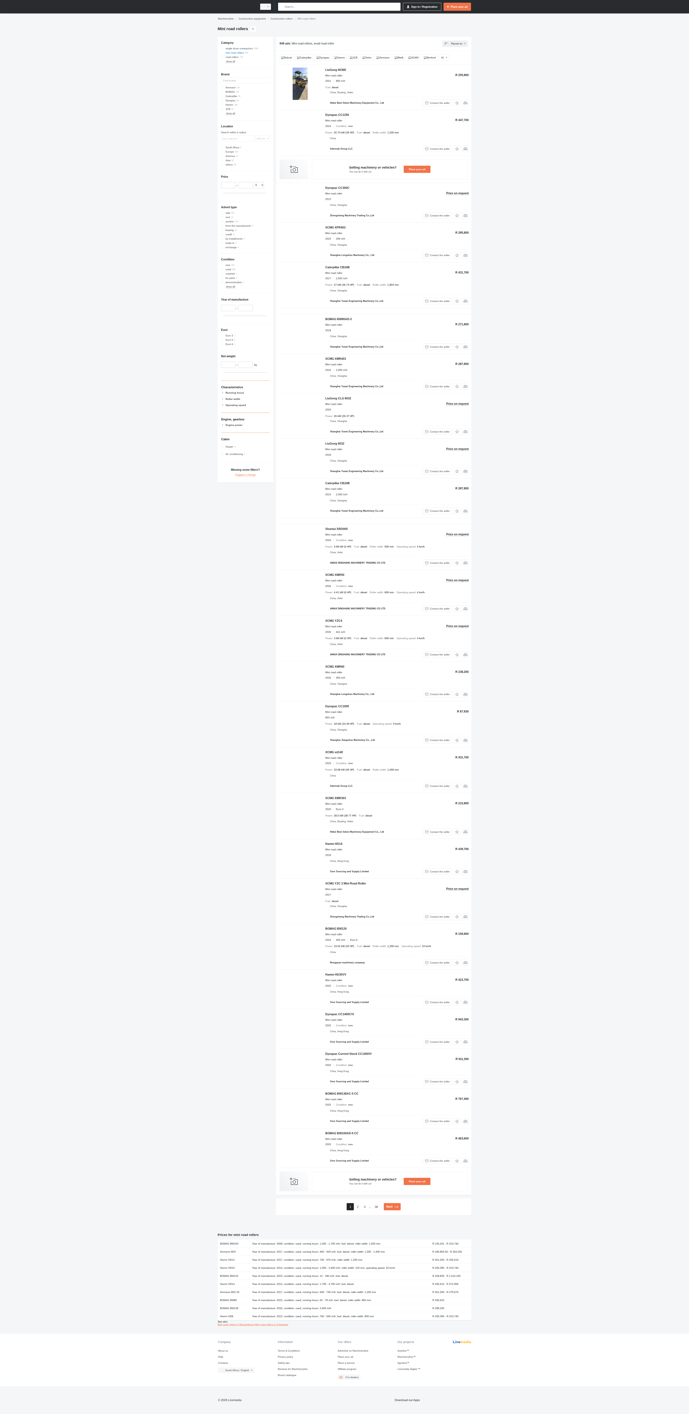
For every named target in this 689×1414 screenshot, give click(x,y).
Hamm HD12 (227, 1259)
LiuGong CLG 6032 (338, 398)
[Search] (281, 6)
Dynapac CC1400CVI (339, 1014)
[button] (457, 103)
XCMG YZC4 (333, 620)
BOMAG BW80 (228, 1300)
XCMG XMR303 (335, 798)
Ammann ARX (228, 1251)
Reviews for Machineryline (293, 1369)
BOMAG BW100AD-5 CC (341, 1133)
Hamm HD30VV (335, 974)
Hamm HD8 (226, 1316)
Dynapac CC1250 (337, 114)
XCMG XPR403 (335, 227)
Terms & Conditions (289, 1350)
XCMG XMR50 (334, 574)
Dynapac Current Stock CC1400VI (348, 1053)
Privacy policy (285, 1356)
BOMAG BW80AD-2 (338, 319)
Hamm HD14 (333, 843)
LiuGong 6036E (335, 69)
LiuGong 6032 (334, 443)
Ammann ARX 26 (229, 1292)
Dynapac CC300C (337, 187)
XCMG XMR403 (335, 358)
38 (376, 1207)
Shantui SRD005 (336, 528)
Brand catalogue (287, 1375)
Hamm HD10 (227, 1267)
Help (220, 1356)
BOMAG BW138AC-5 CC (341, 1093)
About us (223, 1350)
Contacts (223, 1362)
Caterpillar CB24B (337, 267)
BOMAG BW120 (336, 928)
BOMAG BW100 (229, 1243)
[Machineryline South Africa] (237, 7)
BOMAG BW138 (229, 1308)
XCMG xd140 (334, 752)
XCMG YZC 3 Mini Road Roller (345, 883)
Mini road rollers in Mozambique (236, 1324)
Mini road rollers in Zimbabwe (271, 1324)
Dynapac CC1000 (337, 706)
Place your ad (417, 169)
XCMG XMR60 (334, 666)
